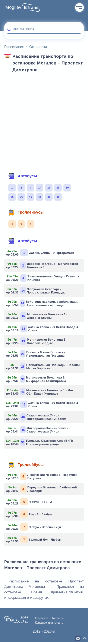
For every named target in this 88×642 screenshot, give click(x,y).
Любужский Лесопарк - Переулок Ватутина (42, 476)
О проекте (41, 618)
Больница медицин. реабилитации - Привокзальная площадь (44, 303)
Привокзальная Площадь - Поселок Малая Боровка (43, 366)
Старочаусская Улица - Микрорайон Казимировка (36, 417)
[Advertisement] (44, 121)
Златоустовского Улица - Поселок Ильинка (43, 278)
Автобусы (27, 176)
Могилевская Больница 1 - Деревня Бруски (37, 316)
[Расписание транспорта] (31, 7)
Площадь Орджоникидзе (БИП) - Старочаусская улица (41, 442)
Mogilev (13, 7)
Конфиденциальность (49, 622)
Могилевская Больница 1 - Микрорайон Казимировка (36, 379)
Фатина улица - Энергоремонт (40, 252)
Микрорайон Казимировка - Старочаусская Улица (37, 429)
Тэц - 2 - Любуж (29, 514)
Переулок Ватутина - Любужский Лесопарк (42, 489)
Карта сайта (23, 619)
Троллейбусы (31, 212)
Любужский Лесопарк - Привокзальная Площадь (36, 290)
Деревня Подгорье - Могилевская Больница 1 (42, 265)
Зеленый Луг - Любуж (34, 539)
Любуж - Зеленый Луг (34, 527)
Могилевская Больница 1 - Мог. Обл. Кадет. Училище (40, 391)
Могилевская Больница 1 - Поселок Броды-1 (37, 341)
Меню (79, 7)
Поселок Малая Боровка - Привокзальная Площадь (36, 353)
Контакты (57, 618)
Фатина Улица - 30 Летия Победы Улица (42, 328)
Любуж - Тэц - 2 (29, 501)
